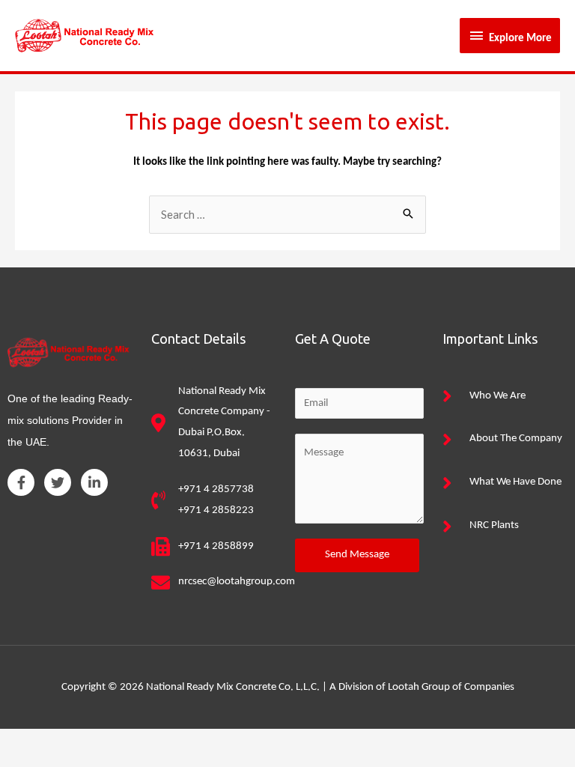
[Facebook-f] (20, 482)
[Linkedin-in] (94, 482)
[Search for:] (287, 216)
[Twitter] (57, 482)
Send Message (357, 554)
